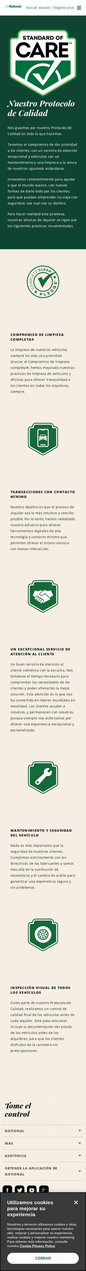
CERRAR (43, 1258)
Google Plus (44, 1190)
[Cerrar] (76, 1202)
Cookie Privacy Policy (37, 1246)
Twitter (20, 1190)
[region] (43, 1231)
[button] (50, 7)
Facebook (7, 1190)
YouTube (32, 1190)
